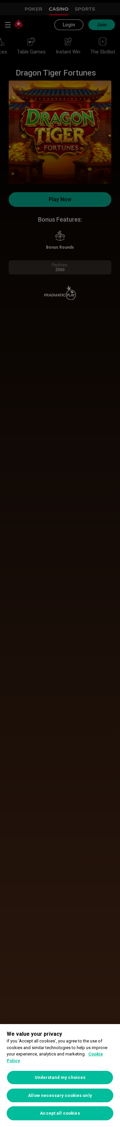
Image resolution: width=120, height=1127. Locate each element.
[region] (60, 1075)
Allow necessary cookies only (60, 1095)
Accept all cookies (60, 1113)
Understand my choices (60, 1077)
